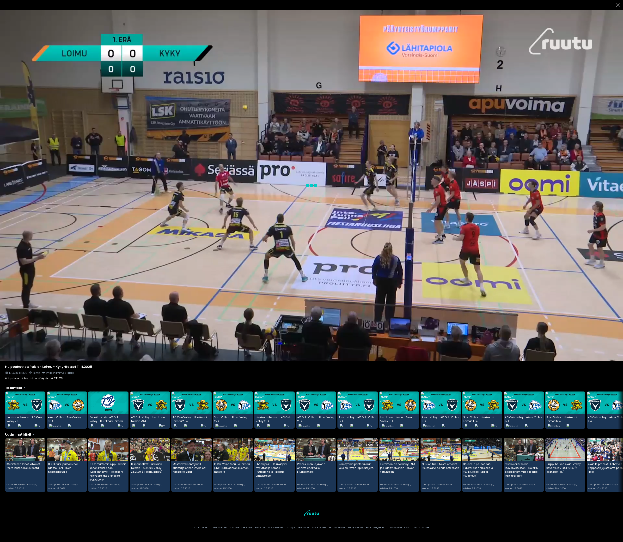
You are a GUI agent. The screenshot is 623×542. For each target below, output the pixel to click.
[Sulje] (618, 5)
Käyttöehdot (201, 527)
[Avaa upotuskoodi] (617, 14)
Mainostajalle (337, 527)
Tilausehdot (220, 527)
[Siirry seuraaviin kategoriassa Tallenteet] (618, 410)
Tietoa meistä (420, 527)
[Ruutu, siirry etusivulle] (311, 513)
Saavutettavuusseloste (269, 527)
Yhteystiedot (355, 527)
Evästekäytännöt (376, 527)
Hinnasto (303, 527)
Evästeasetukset (399, 527)
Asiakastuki (319, 527)
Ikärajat (290, 527)
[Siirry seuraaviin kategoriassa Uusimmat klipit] (618, 465)
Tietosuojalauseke (241, 527)
